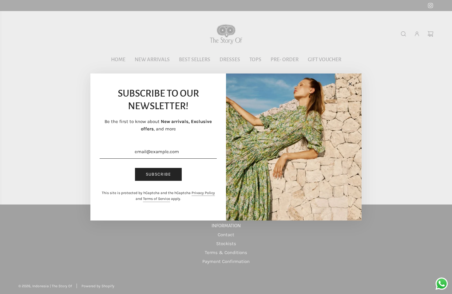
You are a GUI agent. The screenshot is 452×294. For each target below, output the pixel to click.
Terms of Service (156, 199)
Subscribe (158, 174)
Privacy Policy (203, 193)
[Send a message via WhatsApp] (441, 283)
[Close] (350, 84)
